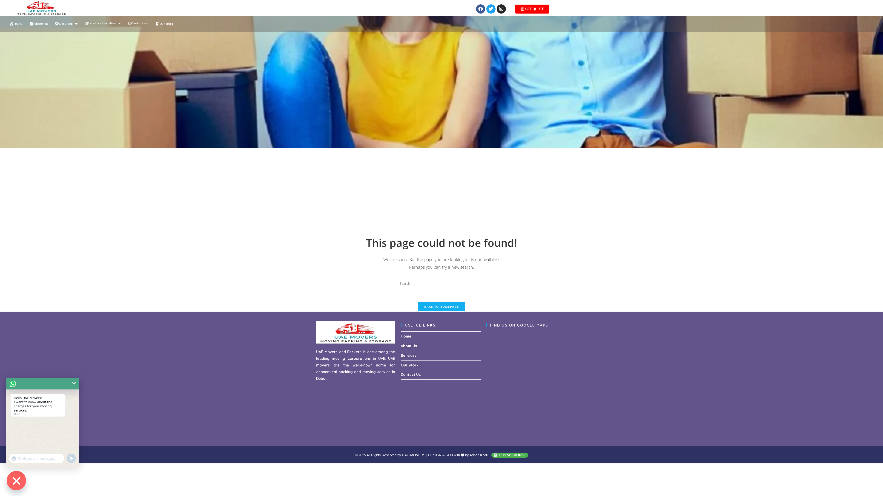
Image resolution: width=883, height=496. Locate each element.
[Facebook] (480, 9)
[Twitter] (491, 9)
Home (406, 336)
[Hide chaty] (16, 480)
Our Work (410, 365)
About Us (409, 346)
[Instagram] (501, 9)
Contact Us (411, 374)
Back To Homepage (441, 306)
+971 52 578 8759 (511, 455)
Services (408, 355)
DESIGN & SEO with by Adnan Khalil (458, 455)
